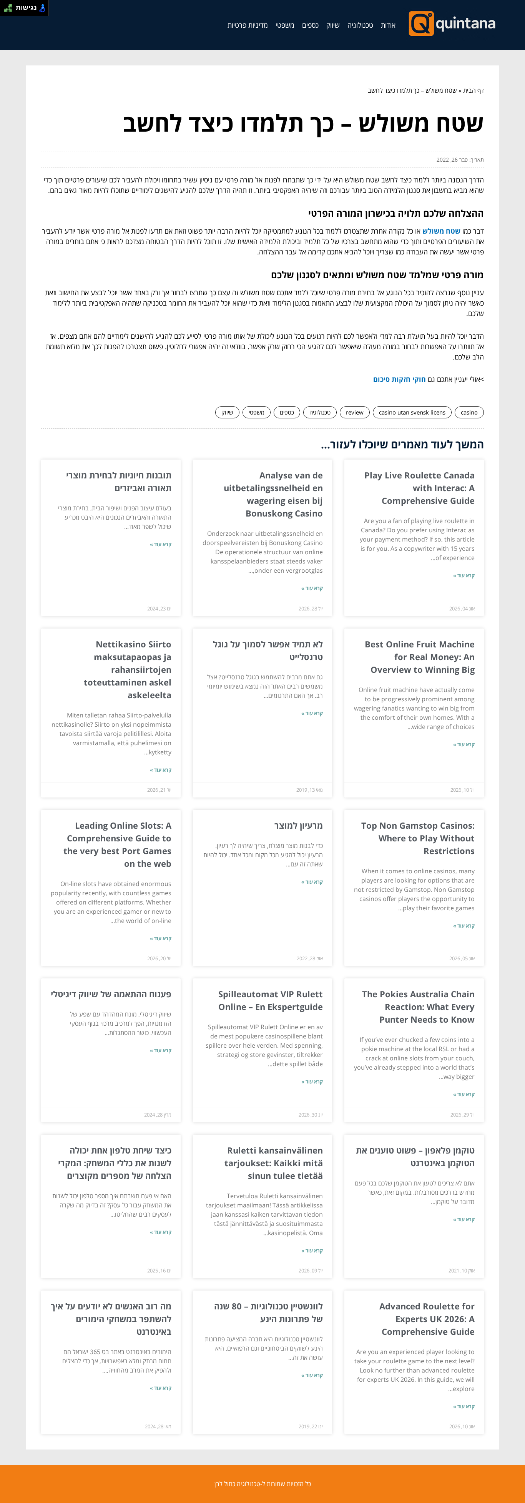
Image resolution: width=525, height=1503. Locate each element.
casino (469, 412)
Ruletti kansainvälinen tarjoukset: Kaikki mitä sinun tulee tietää (273, 1162)
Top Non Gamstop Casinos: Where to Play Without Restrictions (418, 837)
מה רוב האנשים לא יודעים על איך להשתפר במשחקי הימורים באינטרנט (111, 1318)
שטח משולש (441, 231)
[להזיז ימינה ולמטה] (10, 10)
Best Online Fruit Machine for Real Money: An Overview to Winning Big (420, 656)
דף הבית (473, 90)
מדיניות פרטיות (248, 25)
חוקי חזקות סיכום (399, 379)
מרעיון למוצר (298, 825)
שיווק (333, 25)
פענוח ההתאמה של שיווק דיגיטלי (111, 994)
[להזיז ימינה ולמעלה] (10, 6)
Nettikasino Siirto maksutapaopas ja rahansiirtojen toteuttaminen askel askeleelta (127, 669)
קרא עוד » (464, 575)
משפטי (285, 25)
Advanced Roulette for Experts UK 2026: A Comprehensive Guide (427, 1318)
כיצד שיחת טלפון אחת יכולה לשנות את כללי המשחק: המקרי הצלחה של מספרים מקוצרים (114, 1162)
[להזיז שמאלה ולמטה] (6, 10)
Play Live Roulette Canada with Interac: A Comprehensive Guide (419, 487)
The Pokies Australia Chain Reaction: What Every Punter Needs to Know (418, 1006)
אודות (388, 25)
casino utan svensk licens (412, 412)
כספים (310, 25)
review (355, 412)
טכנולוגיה (360, 25)
